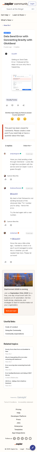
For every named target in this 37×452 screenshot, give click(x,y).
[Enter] (3, 9)
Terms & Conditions (10, 402)
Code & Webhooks (11, 378)
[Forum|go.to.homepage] (14, 3)
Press (18, 419)
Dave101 (14, 54)
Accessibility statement (25, 402)
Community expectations (14, 334)
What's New (6, 20)
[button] (32, 4)
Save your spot (11, 311)
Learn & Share (18, 15)
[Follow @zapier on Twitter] (26, 438)
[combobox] (18, 9)
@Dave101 (14, 194)
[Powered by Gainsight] (18, 397)
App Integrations (18, 433)
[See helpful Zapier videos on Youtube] (30, 438)
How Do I (7, 25)
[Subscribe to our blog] (22, 438)
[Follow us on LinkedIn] (18, 438)
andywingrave (15, 154)
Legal (22, 449)
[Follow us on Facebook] (14, 438)
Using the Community (13, 330)
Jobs (18, 423)
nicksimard (13, 233)
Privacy (28, 449)
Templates (18, 430)
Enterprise (19, 426)
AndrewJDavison (16, 188)
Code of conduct (11, 327)
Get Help (4, 15)
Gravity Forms (12, 100)
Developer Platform (18, 416)
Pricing (18, 409)
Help (18, 413)
